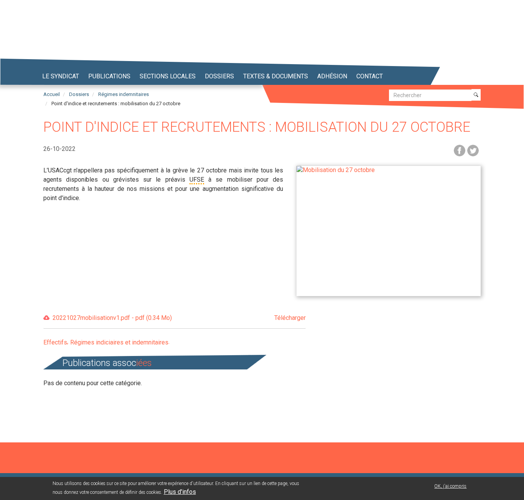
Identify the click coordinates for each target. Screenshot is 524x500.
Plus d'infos (180, 491)
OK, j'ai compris (450, 486)
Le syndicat (60, 76)
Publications (109, 76)
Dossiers (219, 76)
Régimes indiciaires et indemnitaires (119, 342)
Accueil (51, 94)
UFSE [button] (196, 179)
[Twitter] (473, 150)
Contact (369, 76)
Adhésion (332, 76)
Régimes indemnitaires (123, 94)
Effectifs (55, 342)
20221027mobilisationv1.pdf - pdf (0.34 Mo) (179, 317)
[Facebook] (459, 150)
